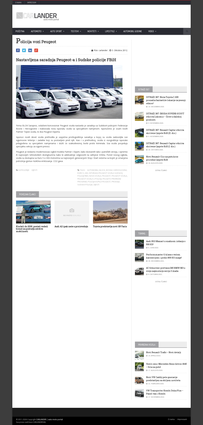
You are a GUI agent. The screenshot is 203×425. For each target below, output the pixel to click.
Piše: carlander (100, 50)
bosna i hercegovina (116, 170)
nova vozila (95, 176)
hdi (86, 173)
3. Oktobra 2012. (119, 50)
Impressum (31, 2)
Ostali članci (161, 170)
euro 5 (80, 173)
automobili (92, 170)
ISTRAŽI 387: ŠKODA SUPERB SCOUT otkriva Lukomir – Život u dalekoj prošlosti (165, 116)
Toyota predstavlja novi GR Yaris (110, 226)
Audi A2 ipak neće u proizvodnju (71, 226)
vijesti (96, 184)
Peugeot (106, 176)
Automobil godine (132, 31)
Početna (20, 31)
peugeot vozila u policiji (89, 178)
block (102, 170)
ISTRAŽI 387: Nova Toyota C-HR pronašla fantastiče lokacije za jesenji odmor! (166, 100)
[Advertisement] (133, 16)
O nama (18, 2)
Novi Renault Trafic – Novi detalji (163, 352)
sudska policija (85, 184)
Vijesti (34, 170)
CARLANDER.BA (39, 422)
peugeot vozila (119, 176)
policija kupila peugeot (99, 181)
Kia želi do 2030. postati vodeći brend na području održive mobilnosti (32, 229)
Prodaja (116, 181)
